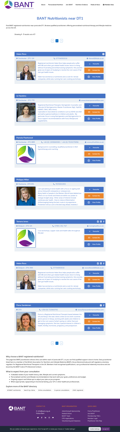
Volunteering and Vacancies (71, 421)
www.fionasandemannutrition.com (91, 310)
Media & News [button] (95, 5)
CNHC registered (78, 390)
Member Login (93, 418)
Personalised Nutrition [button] (55, 5)
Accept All (106, 429)
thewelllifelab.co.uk (96, 58)
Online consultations (44, 390)
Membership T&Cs (94, 416)
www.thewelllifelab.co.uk (94, 268)
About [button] (43, 5)
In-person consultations (61, 390)
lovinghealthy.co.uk (96, 226)
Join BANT (91, 414)
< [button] (52, 41)
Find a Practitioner (94, 411)
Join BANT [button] (69, 5)
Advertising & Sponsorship (71, 411)
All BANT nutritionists (14, 390)
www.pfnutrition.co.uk (95, 142)
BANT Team (66, 416)
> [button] (61, 41)
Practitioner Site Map (95, 421)
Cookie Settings (95, 429)
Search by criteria (29, 390)
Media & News (67, 414)
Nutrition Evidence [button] (82, 5)
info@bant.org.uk (44, 411)
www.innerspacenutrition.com (92, 100)
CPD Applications (68, 418)
